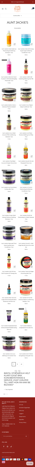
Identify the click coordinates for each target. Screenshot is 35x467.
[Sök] (6, 9)
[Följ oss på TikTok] (11, 446)
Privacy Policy (22, 422)
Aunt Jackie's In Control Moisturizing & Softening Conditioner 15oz (26, 189)
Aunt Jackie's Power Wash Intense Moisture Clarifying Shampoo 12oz (9, 217)
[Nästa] (21, 364)
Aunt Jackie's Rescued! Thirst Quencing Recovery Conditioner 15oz (9, 245)
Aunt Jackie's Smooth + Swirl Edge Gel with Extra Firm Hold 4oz (26, 245)
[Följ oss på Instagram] (7, 446)
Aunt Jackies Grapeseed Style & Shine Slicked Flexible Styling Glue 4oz (9, 327)
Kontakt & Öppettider (24, 407)
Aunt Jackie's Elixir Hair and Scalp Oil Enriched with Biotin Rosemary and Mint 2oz (9, 299)
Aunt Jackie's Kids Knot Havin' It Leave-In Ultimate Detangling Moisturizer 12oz (9, 78)
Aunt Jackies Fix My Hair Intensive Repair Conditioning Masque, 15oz (26, 299)
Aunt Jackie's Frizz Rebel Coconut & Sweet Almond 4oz (9, 162)
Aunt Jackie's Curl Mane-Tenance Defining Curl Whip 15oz (26, 135)
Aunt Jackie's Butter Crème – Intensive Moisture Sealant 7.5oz (9, 107)
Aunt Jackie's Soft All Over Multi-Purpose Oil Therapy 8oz (9, 272)
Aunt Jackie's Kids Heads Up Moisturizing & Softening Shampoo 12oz (9, 50)
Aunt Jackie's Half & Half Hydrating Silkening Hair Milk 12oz (26, 78)
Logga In (21, 413)
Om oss (21, 404)
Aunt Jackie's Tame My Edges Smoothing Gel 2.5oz (26, 272)
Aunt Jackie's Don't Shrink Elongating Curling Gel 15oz (26, 354)
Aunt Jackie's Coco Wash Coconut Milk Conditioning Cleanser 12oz (9, 135)
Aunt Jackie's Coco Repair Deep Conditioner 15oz (26, 106)
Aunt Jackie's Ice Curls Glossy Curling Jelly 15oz (9, 188)
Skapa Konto (22, 416)
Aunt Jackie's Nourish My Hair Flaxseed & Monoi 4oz (26, 162)
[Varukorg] (32, 9)
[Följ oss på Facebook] (4, 446)
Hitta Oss (21, 410)
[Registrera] (26, 436)
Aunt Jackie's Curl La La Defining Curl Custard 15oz (9, 354)
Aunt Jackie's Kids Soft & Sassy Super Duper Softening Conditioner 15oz (26, 50)
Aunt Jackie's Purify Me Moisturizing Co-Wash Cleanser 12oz (26, 217)
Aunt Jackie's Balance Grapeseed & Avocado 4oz (26, 326)
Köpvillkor (21, 419)
